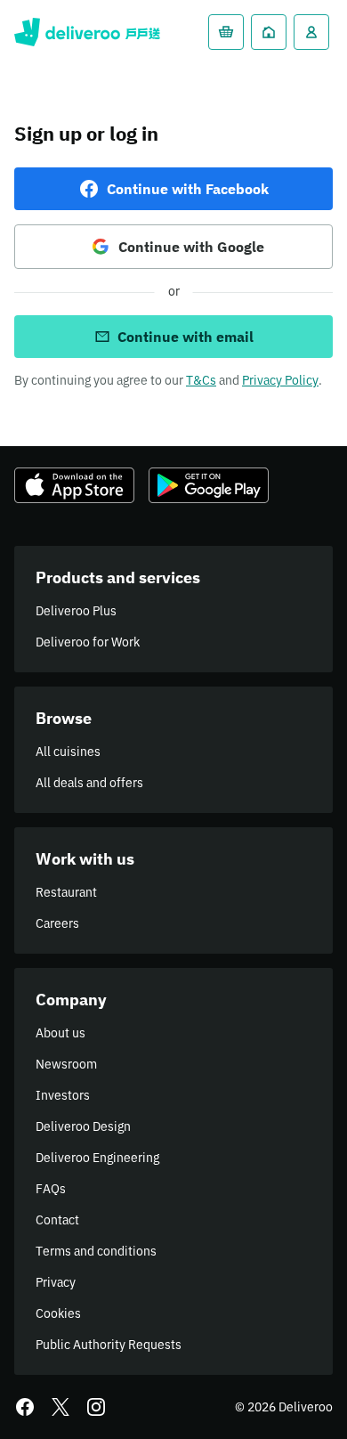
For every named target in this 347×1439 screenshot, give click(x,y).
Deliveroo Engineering (97, 1158)
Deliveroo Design (83, 1126)
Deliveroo (87, 32)
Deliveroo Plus (76, 611)
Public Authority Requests (109, 1345)
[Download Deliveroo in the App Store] (74, 485)
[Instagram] (96, 1407)
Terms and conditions (96, 1251)
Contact (57, 1220)
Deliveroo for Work (88, 642)
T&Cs (201, 380)
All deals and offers (89, 783)
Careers (57, 923)
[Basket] (226, 32)
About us (60, 1033)
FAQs (51, 1189)
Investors (63, 1095)
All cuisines (68, 752)
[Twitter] (60, 1407)
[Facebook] (25, 1407)
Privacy (56, 1282)
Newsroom (66, 1064)
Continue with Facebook (188, 189)
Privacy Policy (280, 380)
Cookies (58, 1313)
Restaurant (66, 892)
